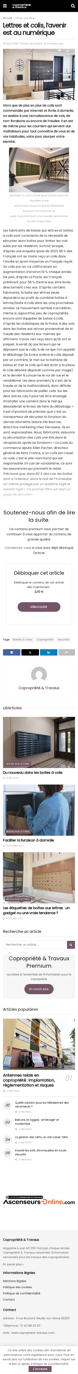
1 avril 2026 (12, 778)
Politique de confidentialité (21, 1293)
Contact (9, 1300)
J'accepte (40, 1369)
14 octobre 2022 (14, 918)
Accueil (7, 18)
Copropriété (45, 639)
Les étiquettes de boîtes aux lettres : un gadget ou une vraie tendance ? (36, 910)
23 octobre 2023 (14, 845)
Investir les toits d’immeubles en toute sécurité (40, 1152)
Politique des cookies (17, 1287)
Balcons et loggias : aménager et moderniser (37, 1122)
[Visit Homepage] (21, 6)
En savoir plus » (13, 1264)
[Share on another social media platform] (66, 652)
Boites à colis (22, 639)
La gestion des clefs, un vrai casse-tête (41, 1137)
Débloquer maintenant (39, 608)
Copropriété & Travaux (39, 687)
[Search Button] (73, 6)
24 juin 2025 (10, 43)
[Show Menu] (5, 6)
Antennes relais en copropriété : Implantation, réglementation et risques (29, 1080)
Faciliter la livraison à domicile (28, 840)
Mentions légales (14, 1281)
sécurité (63, 639)
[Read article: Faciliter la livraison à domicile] (39, 810)
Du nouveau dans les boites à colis (33, 772)
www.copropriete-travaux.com (33, 1333)
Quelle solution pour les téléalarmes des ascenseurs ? (42, 1105)
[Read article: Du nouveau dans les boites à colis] (39, 742)
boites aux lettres (25, 18)
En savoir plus (39, 989)
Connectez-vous (18, 547)
